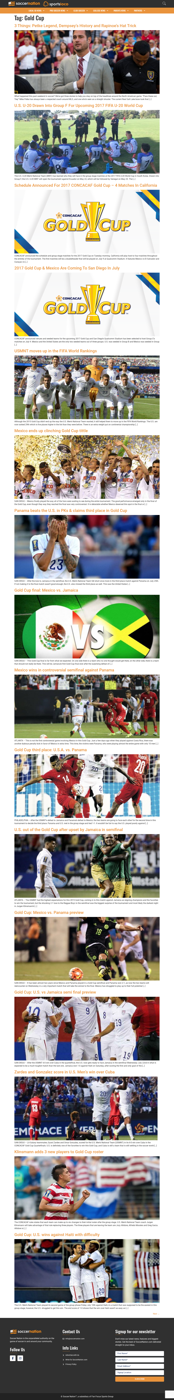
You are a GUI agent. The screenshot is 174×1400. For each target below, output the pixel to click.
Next (156, 1314)
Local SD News (35, 10)
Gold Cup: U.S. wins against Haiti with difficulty (57, 1234)
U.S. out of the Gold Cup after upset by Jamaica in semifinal (68, 829)
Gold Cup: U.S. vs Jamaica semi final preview (55, 992)
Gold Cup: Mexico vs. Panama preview (49, 912)
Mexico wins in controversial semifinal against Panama (64, 670)
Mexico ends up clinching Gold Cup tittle (51, 430)
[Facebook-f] (13, 1358)
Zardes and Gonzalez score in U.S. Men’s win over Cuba (64, 1072)
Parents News (120, 10)
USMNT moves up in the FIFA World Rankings (55, 351)
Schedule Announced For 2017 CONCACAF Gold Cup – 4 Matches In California (85, 185)
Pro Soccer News (57, 10)
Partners (138, 10)
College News (99, 10)
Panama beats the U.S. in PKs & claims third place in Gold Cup (70, 510)
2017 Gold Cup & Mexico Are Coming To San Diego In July (67, 268)
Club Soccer (79, 10)
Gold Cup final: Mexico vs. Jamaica (46, 590)
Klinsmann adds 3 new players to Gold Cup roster (59, 1151)
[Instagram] (20, 1358)
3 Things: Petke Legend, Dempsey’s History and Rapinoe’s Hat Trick (75, 25)
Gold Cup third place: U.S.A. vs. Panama (50, 749)
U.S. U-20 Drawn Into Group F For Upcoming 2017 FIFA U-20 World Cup (78, 105)
